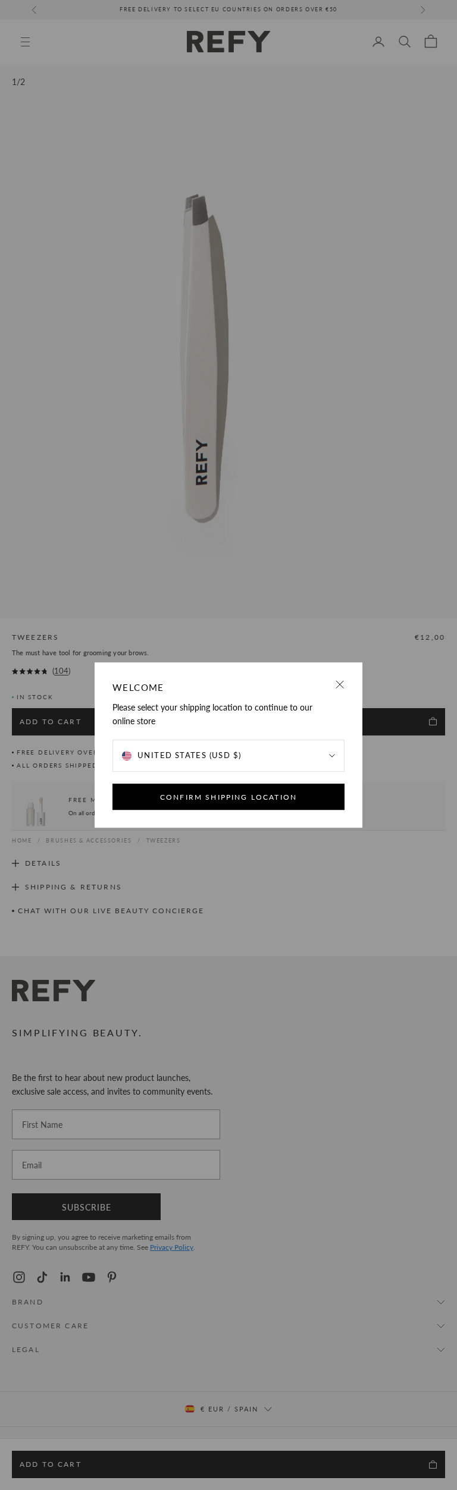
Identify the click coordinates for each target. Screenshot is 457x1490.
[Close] (340, 684)
